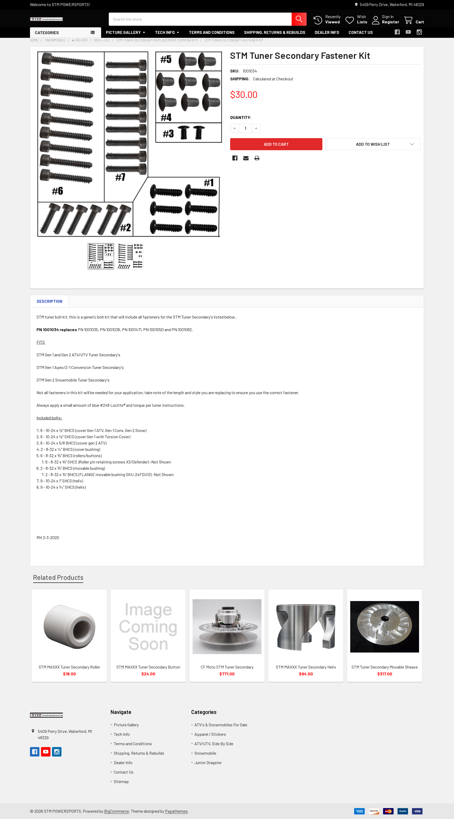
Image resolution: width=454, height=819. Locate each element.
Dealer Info (327, 32)
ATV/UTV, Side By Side (213, 743)
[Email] (246, 158)
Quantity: (240, 117)
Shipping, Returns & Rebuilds (274, 32)
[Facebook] (397, 32)
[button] (373, 144)
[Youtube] (408, 32)
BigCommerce (116, 810)
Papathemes (176, 810)
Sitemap (121, 781)
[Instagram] (419, 32)
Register (390, 21)
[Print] (257, 158)
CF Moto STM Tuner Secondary (227, 666)
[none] (128, 145)
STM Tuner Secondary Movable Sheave (385, 666)
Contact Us (361, 32)
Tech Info (165, 32)
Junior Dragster (208, 762)
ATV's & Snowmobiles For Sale (220, 724)
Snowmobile (205, 752)
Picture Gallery (123, 32)
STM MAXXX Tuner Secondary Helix (306, 666)
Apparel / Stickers (210, 734)
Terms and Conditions (212, 32)
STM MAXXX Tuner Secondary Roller (69, 666)
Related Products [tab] (58, 577)
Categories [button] (47, 32)
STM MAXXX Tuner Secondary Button (148, 666)
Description (49, 301)
